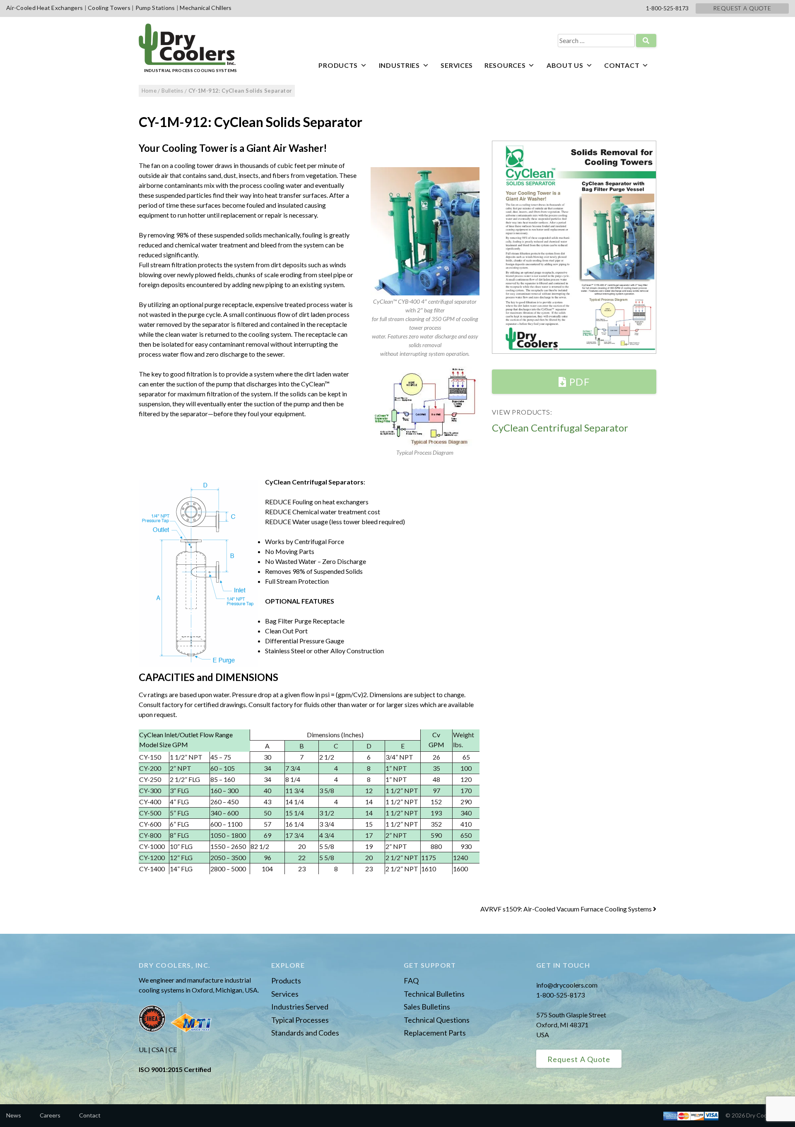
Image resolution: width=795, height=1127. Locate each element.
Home (149, 90)
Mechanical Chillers (205, 7)
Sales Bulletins (427, 1006)
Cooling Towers (109, 7)
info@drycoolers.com (566, 985)
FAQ (411, 980)
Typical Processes (300, 1019)
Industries (399, 65)
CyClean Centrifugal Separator (560, 428)
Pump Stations (155, 7)
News (13, 1115)
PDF (578, 382)
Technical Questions (437, 1019)
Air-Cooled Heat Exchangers (44, 7)
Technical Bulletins (434, 993)
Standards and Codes (305, 1032)
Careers (50, 1115)
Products (338, 65)
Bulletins (172, 90)
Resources (504, 65)
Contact (621, 65)
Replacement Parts (435, 1032)
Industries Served (299, 1006)
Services (457, 65)
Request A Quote (742, 8)
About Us (565, 65)
